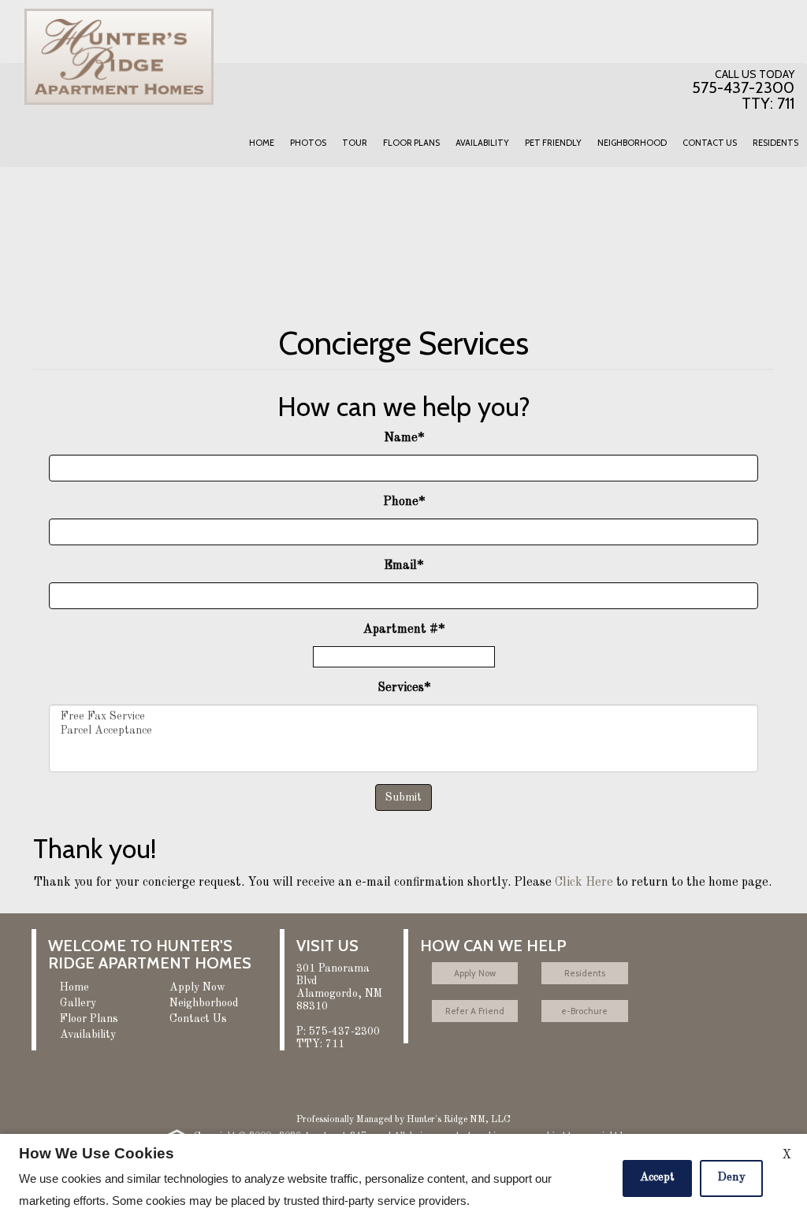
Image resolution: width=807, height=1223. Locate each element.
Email (403, 565)
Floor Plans (411, 142)
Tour (354, 142)
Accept (657, 1178)
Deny (731, 1178)
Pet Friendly (553, 142)
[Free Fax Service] (403, 717)
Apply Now (197, 987)
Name (404, 438)
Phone (404, 502)
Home (261, 142)
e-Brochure (584, 1011)
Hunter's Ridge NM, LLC (459, 1119)
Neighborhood (632, 142)
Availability (482, 142)
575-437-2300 (338, 1038)
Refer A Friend (474, 1011)
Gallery (78, 1003)
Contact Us (709, 142)
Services (403, 688)
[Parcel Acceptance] (403, 731)
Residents (775, 142)
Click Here (584, 882)
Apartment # (403, 629)
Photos (308, 142)
